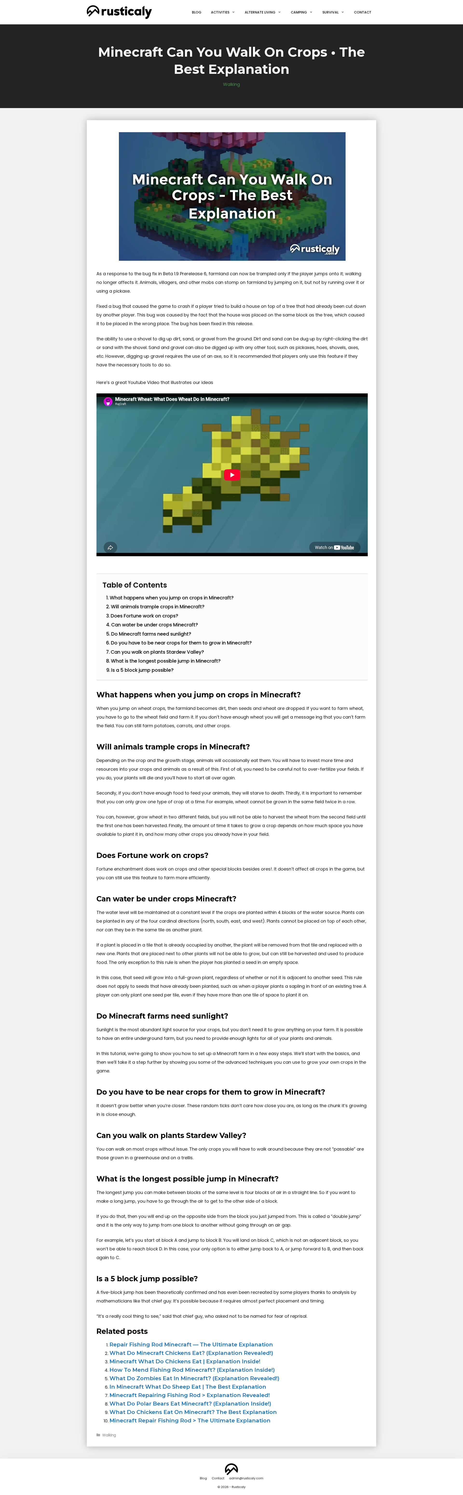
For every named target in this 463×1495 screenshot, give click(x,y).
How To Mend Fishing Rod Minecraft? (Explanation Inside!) (192, 1369)
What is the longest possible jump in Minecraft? (166, 661)
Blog (196, 12)
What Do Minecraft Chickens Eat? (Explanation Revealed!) (191, 1353)
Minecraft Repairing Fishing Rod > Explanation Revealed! (189, 1395)
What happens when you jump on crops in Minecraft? (172, 597)
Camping (299, 12)
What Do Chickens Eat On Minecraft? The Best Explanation (193, 1412)
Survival (330, 12)
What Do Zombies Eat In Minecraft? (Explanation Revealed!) (194, 1378)
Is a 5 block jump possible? (142, 670)
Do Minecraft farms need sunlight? (151, 634)
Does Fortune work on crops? (144, 615)
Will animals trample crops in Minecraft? (157, 606)
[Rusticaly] (119, 12)
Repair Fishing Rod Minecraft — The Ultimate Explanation (191, 1344)
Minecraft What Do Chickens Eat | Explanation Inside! (184, 1361)
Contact (362, 12)
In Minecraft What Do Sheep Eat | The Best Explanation (187, 1386)
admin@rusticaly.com (246, 1478)
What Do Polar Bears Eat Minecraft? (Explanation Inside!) (190, 1403)
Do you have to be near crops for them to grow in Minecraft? (181, 642)
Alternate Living (260, 12)
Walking (231, 84)
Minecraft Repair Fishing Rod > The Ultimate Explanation (190, 1420)
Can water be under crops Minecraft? (154, 624)
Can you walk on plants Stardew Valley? (157, 652)
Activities (220, 12)
